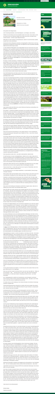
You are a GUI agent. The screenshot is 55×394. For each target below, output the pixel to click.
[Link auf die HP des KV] (46, 99)
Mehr (43, 75)
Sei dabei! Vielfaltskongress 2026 (45, 152)
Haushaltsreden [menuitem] (8, 9)
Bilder (46, 53)
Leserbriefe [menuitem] (14, 9)
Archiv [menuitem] (35, 9)
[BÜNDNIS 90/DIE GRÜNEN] (4, 5)
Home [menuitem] (4, 9)
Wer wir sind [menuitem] (31, 9)
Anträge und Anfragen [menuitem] (21, 9)
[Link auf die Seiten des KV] (46, 59)
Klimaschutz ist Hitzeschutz (45, 168)
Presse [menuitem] (27, 9)
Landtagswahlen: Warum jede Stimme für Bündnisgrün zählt (46, 160)
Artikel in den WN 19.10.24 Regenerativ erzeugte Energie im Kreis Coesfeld (45, 48)
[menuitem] (24, 1)
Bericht (42, 53)
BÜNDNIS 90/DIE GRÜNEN (13, 4)
